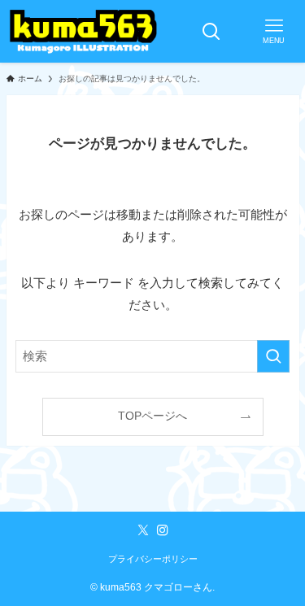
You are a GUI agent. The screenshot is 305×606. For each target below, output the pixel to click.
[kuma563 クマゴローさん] (83, 31)
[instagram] (162, 530)
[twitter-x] (143, 530)
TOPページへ (152, 416)
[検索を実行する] (273, 356)
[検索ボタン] (211, 31)
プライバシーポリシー (153, 559)
